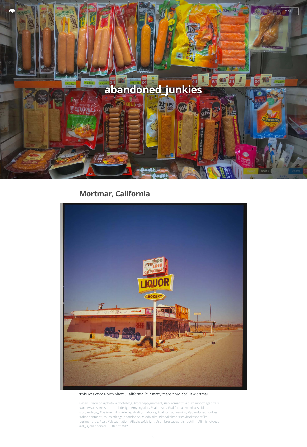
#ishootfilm (188, 421)
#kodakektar (168, 417)
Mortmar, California (114, 193)
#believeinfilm (110, 412)
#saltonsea (158, 408)
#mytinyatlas (140, 408)
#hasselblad (198, 408)
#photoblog (123, 403)
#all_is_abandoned (92, 426)
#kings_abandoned (126, 417)
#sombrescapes (167, 421)
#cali (103, 421)
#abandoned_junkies (203, 412)
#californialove (178, 408)
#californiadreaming (172, 412)
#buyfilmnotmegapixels (202, 403)
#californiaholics (144, 412)
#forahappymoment (148, 403)
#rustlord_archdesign (114, 408)
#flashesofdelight (142, 421)
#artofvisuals (88, 408)
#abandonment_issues (95, 417)
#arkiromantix (174, 403)
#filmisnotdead (208, 421)
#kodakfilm (149, 417)
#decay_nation (118, 421)
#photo (108, 403)
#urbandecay (88, 412)
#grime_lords (88, 421)
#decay (126, 412)
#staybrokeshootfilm (193, 417)
